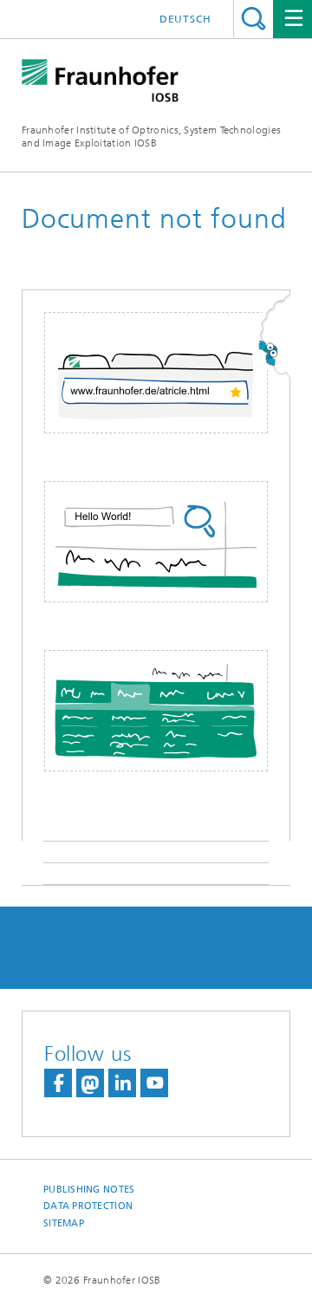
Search (253, 18)
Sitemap (63, 1223)
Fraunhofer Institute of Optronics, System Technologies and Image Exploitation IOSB (151, 136)
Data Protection (88, 1206)
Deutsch (185, 19)
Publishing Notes (88, 1189)
